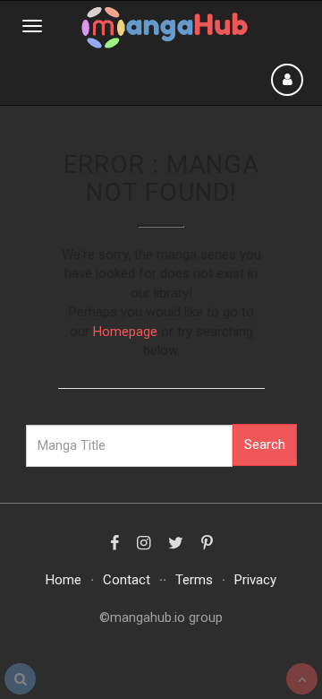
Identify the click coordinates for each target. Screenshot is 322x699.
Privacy (255, 580)
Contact (126, 580)
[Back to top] (302, 679)
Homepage (125, 332)
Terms (194, 580)
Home (63, 580)
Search (264, 444)
